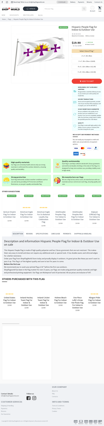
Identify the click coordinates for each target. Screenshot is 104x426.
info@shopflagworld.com (10, 396)
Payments (67, 234)
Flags (9, 19)
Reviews (29, 234)
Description (18, 234)
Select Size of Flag (86, 51)
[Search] (84, 9)
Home (4, 19)
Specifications (42, 234)
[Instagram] (7, 2)
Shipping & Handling (82, 234)
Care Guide (55, 234)
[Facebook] (2, 2)
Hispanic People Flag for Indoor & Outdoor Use (27, 375)
